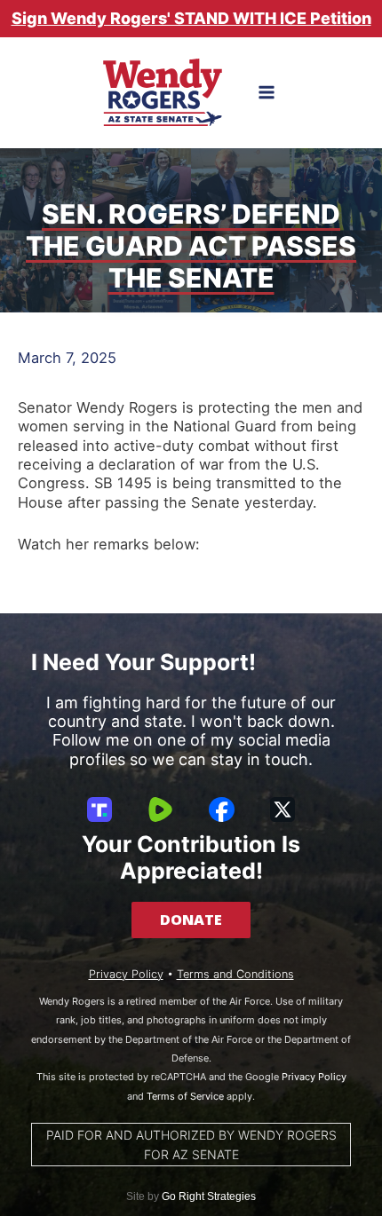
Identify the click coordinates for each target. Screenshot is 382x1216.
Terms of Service (185, 1096)
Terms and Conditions (235, 974)
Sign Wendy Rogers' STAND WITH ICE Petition (191, 18)
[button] (191, 919)
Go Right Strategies (209, 1196)
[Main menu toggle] (267, 93)
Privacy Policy (126, 974)
